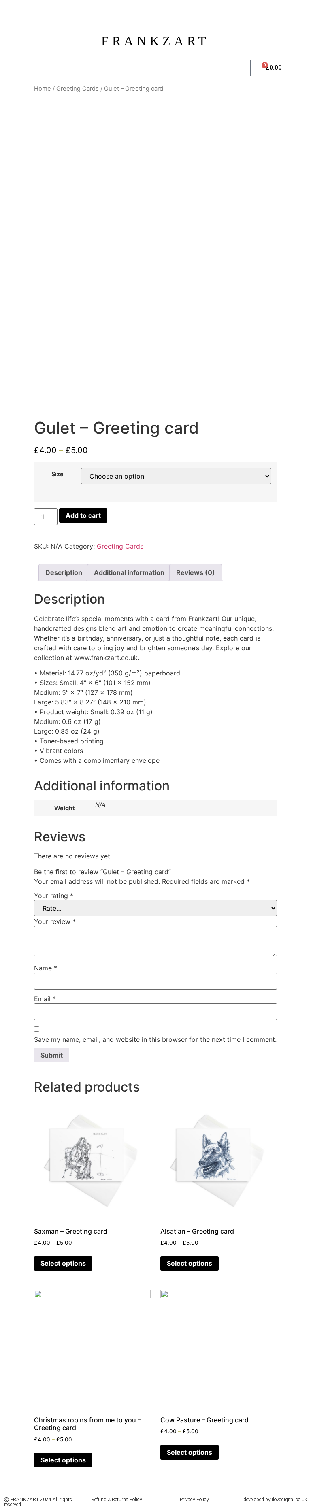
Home (42, 88)
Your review (55, 921)
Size (57, 474)
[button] (125, 66)
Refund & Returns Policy (116, 1499)
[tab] (63, 572)
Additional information (129, 572)
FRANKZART (155, 41)
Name (45, 968)
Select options (63, 1263)
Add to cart (83, 515)
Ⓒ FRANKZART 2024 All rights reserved (38, 1502)
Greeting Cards (77, 88)
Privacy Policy (194, 1499)
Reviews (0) (195, 572)
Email (45, 999)
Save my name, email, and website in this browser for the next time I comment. (155, 1039)
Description (63, 572)
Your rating (53, 895)
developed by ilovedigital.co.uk (275, 1499)
